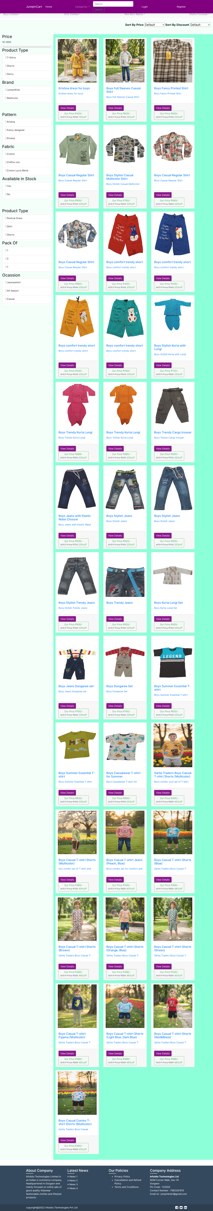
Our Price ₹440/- (121, 285)
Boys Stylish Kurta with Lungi (170, 354)
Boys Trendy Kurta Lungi (75, 432)
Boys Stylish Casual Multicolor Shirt (119, 176)
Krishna (11, 121)
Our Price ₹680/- (169, 202)
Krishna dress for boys (74, 88)
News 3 (73, 1184)
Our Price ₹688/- (73, 456)
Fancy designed (15, 130)
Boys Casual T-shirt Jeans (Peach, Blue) (124, 861)
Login (145, 6)
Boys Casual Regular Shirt (76, 175)
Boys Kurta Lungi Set (168, 602)
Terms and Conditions (126, 1186)
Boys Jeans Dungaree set (76, 686)
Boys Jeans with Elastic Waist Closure (75, 517)
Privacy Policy (122, 1176)
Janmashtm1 (14, 282)
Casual (10, 298)
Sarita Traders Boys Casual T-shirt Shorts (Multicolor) (172, 774)
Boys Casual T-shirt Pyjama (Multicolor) (72, 1035)
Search (98, 9)
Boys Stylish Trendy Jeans (77, 602)
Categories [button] (81, 6)
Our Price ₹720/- (169, 372)
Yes (9, 186)
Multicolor (12, 98)
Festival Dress (14, 218)
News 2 (73, 1180)
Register (181, 6)
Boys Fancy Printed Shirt (171, 88)
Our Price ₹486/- (73, 974)
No (8, 194)
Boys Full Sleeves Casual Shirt (122, 97)
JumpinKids (13, 89)
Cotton (11, 153)
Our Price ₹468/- (169, 887)
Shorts (10, 65)
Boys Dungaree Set (119, 686)
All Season (13, 290)
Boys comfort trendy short (124, 262)
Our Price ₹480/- (73, 887)
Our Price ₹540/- (121, 887)
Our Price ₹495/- (169, 800)
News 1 (73, 1176)
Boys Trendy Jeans (119, 602)
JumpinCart (34, 6)
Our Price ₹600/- (121, 115)
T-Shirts (11, 57)
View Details (67, 108)
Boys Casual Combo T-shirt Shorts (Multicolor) (75, 1122)
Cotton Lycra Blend (17, 170)
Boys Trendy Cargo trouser (173, 432)
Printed (11, 138)
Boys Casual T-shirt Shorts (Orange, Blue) (124, 948)
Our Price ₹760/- (121, 202)
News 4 (73, 1188)
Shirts (10, 74)
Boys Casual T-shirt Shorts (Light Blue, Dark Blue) (124, 1035)
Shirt (9, 226)
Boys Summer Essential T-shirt (171, 694)
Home (49, 6)
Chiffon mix (13, 162)
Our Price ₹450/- (73, 115)
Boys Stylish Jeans (119, 516)
